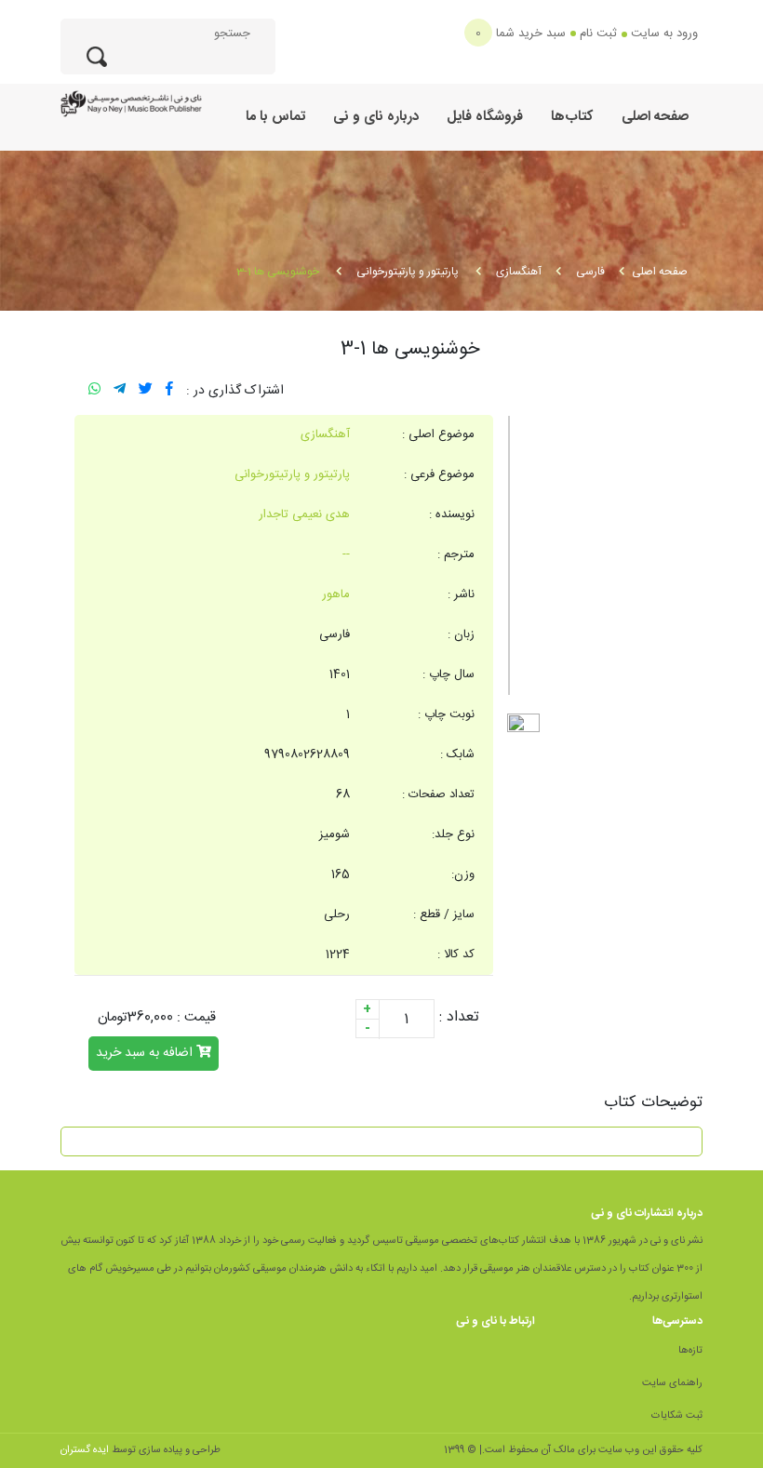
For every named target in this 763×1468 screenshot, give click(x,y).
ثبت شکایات (677, 1416)
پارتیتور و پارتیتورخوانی (409, 271)
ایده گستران (84, 1450)
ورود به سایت (664, 33)
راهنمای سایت (672, 1383)
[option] (605, 555)
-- (346, 554)
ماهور (336, 594)
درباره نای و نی (376, 116)
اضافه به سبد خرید (146, 1053)
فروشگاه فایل (485, 116)
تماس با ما (275, 116)
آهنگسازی (519, 271)
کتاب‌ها (572, 116)
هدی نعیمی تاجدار (304, 514)
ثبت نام (598, 33)
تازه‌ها (690, 1350)
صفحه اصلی (655, 116)
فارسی (590, 271)
